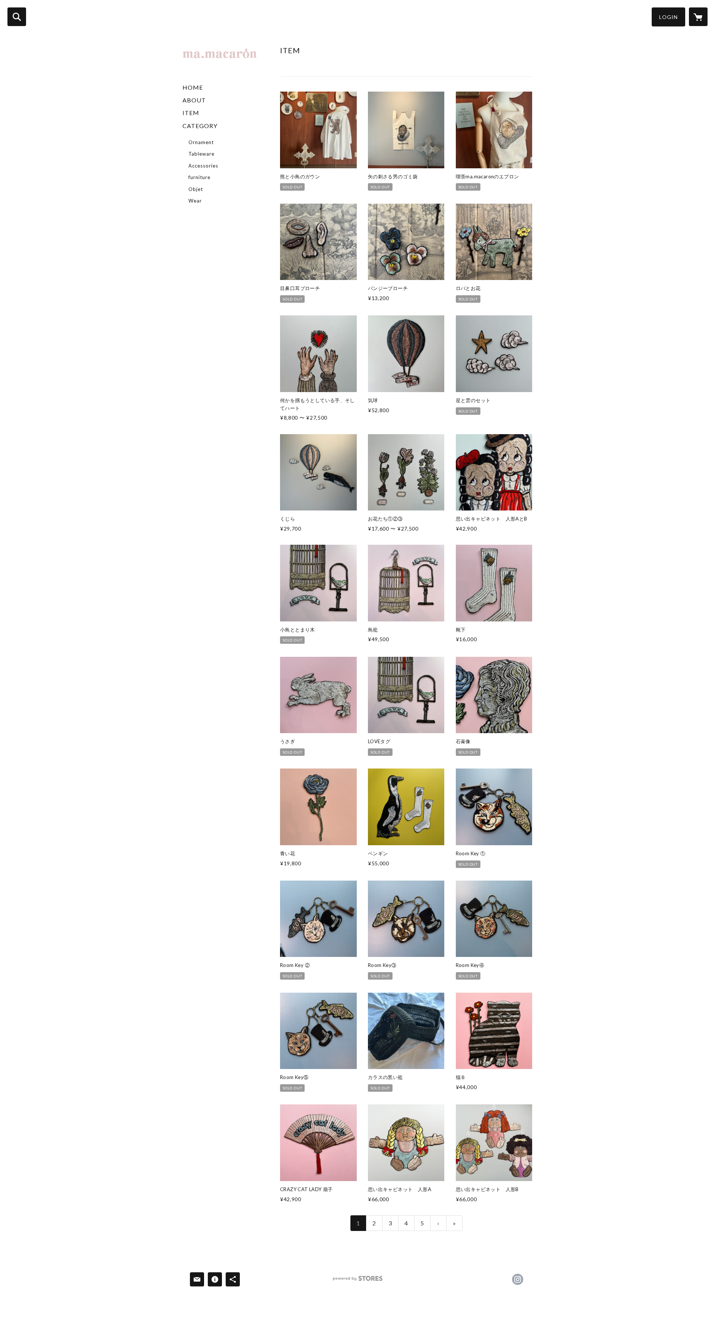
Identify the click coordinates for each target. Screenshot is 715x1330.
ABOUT (194, 100)
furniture (199, 177)
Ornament (201, 142)
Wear (195, 201)
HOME (192, 87)
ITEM (190, 112)
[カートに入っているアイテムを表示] (698, 16)
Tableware (201, 154)
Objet (195, 189)
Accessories (203, 166)
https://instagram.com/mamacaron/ (517, 1279)
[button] (668, 16)
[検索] (16, 16)
